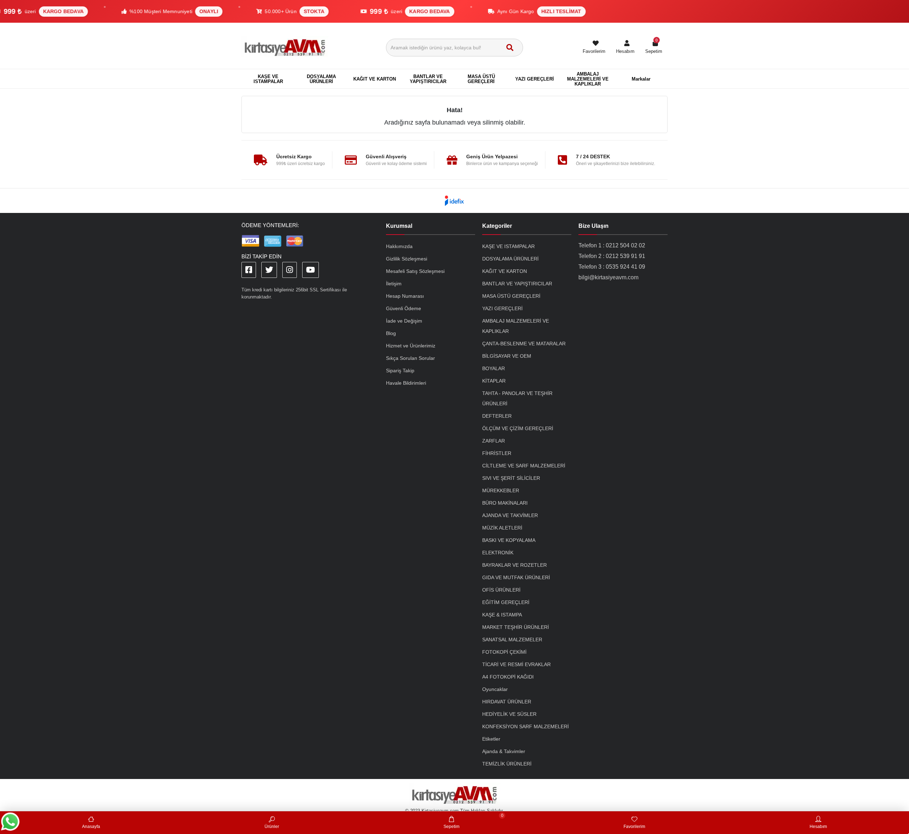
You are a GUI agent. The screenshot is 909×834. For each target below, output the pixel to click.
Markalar (641, 79)
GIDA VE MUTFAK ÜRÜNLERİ (516, 577)
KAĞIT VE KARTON (504, 271)
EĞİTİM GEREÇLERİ (505, 602)
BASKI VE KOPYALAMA (508, 540)
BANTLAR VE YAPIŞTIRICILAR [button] (428, 79)
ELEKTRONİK (497, 552)
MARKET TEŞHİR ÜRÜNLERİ (515, 627)
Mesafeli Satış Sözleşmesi (415, 271)
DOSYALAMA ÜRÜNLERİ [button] (321, 79)
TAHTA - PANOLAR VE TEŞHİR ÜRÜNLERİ (517, 398)
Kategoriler (497, 226)
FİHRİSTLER (496, 453)
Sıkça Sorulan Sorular (410, 358)
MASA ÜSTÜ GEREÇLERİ (511, 296)
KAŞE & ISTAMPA (502, 615)
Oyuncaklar (495, 689)
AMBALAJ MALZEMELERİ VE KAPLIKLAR (515, 326)
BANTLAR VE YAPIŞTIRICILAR (517, 283)
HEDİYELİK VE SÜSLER (509, 714)
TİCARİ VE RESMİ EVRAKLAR (516, 664)
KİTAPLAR (494, 381)
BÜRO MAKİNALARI (505, 503)
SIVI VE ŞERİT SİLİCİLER (511, 478)
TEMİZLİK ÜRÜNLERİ (507, 764)
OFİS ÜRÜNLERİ (501, 590)
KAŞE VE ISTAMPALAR (508, 246)
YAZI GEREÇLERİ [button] (534, 79)
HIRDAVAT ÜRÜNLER (506, 701)
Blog (391, 333)
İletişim (394, 283)
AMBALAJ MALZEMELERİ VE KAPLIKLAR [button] (588, 79)
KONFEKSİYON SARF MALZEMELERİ (525, 726)
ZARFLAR (493, 441)
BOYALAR (493, 368)
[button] (625, 47)
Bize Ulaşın (593, 226)
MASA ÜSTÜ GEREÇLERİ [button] (481, 79)
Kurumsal (399, 226)
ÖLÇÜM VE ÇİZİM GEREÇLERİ (517, 428)
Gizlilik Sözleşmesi (406, 259)
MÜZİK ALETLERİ (502, 528)
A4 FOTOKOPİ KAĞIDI (508, 677)
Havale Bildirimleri (406, 383)
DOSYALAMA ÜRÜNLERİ (510, 259)
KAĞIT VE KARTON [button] (374, 79)
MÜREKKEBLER (500, 490)
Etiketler (491, 739)
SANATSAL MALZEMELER (512, 639)
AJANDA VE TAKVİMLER (510, 515)
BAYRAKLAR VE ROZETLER (514, 565)
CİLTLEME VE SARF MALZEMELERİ (523, 465)
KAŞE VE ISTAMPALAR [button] (268, 79)
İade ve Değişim (404, 321)
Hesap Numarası (405, 296)
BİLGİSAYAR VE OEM (506, 356)
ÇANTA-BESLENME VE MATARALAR (524, 343)
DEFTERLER (497, 416)
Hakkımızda (399, 246)
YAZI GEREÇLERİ (502, 308)
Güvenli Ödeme (403, 308)
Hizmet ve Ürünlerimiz (410, 346)
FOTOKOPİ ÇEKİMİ (504, 652)
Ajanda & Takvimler (503, 751)
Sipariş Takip (400, 370)
